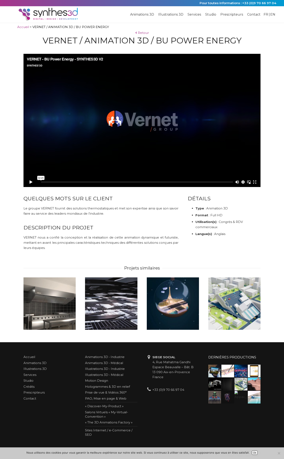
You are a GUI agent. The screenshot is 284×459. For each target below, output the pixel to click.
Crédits (29, 387)
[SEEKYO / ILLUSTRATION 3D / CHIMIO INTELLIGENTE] (241, 371)
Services (29, 375)
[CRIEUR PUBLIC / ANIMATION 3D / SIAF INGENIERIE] (234, 303)
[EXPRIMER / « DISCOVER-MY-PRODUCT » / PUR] (214, 371)
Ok (254, 452)
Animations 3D (35, 363)
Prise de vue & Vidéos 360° (106, 392)
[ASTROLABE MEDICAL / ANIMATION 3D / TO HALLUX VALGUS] (254, 397)
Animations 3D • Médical (104, 363)
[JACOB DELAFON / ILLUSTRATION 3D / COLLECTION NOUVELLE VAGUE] (227, 384)
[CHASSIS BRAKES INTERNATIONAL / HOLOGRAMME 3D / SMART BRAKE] (214, 384)
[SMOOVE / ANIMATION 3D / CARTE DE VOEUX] (173, 303)
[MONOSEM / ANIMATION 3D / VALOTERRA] (214, 397)
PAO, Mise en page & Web (105, 398)
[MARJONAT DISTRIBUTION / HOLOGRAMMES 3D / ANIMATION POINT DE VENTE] (227, 397)
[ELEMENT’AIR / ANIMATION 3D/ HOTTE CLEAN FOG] (49, 303)
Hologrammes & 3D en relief (107, 387)
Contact (29, 398)
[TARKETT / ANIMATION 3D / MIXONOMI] (111, 303)
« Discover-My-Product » (104, 406)
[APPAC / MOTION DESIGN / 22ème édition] (241, 397)
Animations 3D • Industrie (105, 357)
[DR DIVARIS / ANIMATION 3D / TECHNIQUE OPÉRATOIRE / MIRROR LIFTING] (254, 384)
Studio (28, 381)
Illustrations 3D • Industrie (105, 369)
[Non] (279, 453)
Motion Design (96, 381)
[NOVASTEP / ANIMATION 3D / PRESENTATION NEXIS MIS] (227, 371)
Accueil (23, 27)
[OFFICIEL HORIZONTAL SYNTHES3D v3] (51, 14)
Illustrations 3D (35, 369)
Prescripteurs (34, 392)
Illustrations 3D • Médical (104, 375)
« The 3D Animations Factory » (108, 422)
